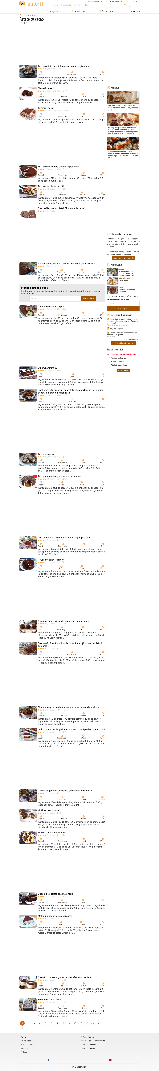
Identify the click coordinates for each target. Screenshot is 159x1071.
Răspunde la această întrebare (117, 325)
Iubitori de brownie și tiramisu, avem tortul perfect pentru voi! (71, 729)
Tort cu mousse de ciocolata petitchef (58, 166)
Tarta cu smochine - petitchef (126, 290)
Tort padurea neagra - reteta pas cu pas (59, 476)
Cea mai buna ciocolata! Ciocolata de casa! (61, 208)
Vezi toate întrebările (131, 339)
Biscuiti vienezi (46, 88)
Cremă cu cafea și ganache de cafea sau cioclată (64, 977)
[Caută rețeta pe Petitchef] (125, 5)
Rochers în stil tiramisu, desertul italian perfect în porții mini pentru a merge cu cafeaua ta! (70, 391)
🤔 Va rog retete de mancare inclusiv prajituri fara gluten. (122, 334)
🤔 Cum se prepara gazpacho (119, 328)
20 (81, 1023)
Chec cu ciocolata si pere (51, 306)
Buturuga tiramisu (47, 368)
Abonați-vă (88, 298)
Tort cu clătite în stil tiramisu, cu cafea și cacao (63, 66)
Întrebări (108, 11)
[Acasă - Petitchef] (20, 15)
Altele (134, 11)
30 (86, 1023)
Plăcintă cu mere (117, 361)
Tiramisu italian (46, 108)
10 (75, 1023)
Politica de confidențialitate (93, 1041)
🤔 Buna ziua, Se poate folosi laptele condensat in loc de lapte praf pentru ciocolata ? (122, 321)
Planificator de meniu (122, 258)
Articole (80, 11)
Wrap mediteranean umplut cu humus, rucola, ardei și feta (126, 273)
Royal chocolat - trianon (51, 559)
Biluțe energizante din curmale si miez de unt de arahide (68, 707)
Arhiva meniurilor (118, 296)
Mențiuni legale (88, 1048)
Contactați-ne (88, 1037)
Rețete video (26, 1041)
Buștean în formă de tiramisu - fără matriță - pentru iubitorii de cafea (70, 644)
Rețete (54, 11)
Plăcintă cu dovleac (119, 365)
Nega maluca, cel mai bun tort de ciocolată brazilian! (66, 263)
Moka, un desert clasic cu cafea (55, 916)
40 (92, 1023)
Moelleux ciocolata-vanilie (52, 832)
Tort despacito (46, 454)
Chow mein (123, 281)
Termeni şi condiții (89, 1045)
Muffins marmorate (48, 810)
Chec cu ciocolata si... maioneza (55, 893)
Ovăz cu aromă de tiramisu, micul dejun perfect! (64, 537)
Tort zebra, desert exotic (51, 186)
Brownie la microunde (49, 999)
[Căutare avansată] (129, 6)
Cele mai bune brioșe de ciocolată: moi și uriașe (63, 621)
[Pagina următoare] (98, 1023)
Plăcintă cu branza (118, 358)
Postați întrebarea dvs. (124, 343)
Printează (133, 296)
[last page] (22, 1028)
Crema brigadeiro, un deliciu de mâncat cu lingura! (65, 790)
